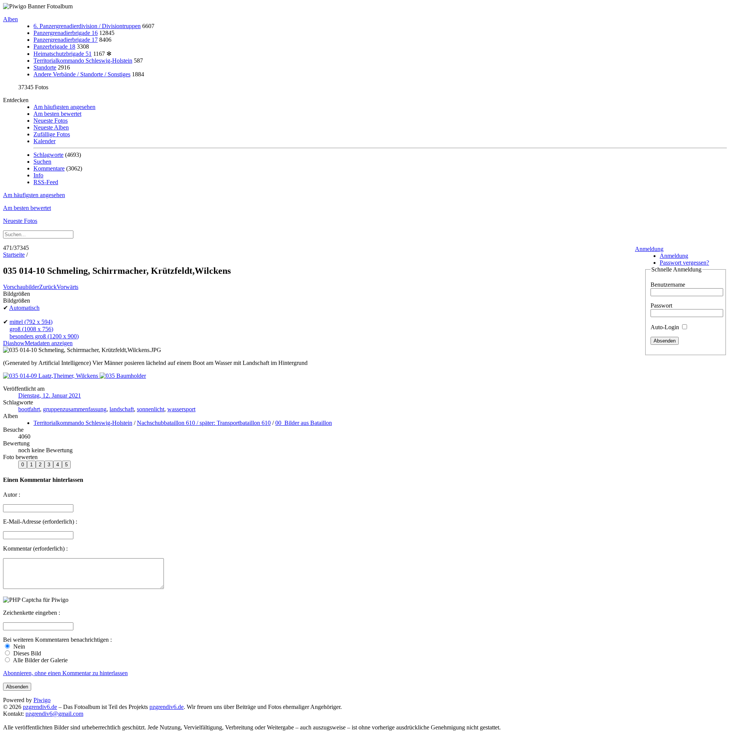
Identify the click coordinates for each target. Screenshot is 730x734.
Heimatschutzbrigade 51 (62, 54)
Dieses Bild (26, 653)
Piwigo (42, 700)
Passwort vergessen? (684, 262)
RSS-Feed (45, 182)
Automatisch (24, 308)
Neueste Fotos (50, 120)
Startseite (14, 254)
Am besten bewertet (57, 113)
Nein (18, 646)
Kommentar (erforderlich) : (35, 548)
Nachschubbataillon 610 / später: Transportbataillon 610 (204, 423)
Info (38, 175)
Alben (10, 19)
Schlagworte (48, 155)
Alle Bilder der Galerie (40, 660)
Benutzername (668, 284)
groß (31, 329)
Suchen (42, 161)
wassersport (181, 409)
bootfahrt (29, 409)
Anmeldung (649, 249)
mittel (31, 322)
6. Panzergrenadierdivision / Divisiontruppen (87, 26)
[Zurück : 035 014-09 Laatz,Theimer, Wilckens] (51, 376)
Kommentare (49, 168)
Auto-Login (666, 327)
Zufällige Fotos (51, 134)
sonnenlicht (150, 409)
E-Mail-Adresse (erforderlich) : (40, 521)
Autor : (11, 494)
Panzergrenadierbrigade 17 (65, 39)
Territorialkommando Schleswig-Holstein (82, 60)
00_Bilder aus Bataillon (303, 423)
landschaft (122, 409)
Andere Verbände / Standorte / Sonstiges (81, 74)
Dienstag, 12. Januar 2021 (49, 395)
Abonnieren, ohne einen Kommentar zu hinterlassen (65, 673)
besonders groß (44, 336)
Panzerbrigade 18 (54, 46)
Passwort (661, 305)
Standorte (44, 67)
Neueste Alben (51, 127)
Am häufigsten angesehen (64, 107)
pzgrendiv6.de (40, 707)
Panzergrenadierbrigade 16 (65, 33)
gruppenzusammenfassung (74, 409)
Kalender (44, 141)
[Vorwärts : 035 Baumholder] (123, 376)
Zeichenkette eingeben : (31, 612)
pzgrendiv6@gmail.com (54, 713)
